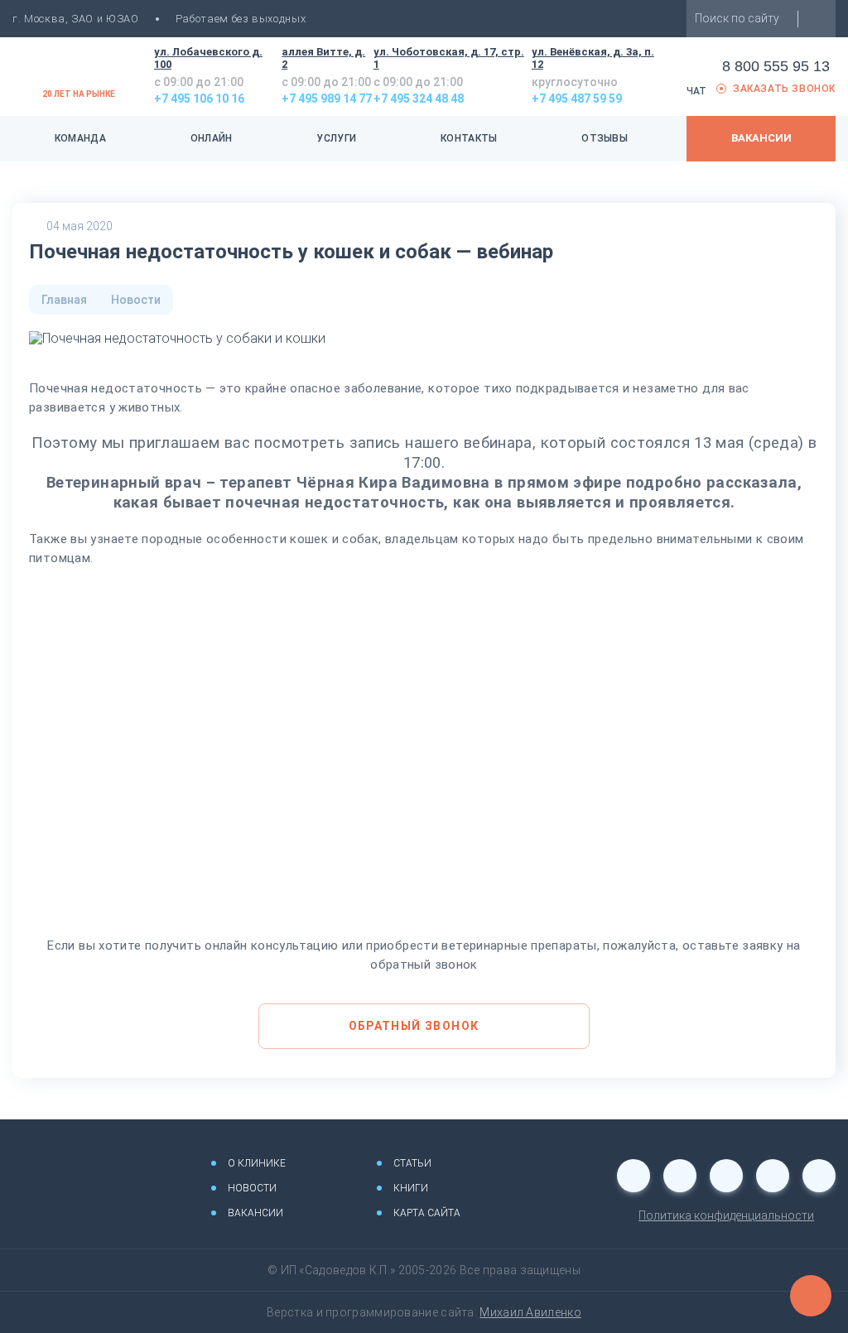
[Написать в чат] (810, 1295)
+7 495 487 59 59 (577, 98)
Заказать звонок (784, 89)
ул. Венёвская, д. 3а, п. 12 (593, 58)
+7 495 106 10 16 (199, 98)
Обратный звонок (414, 1025)
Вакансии (761, 138)
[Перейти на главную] (86, 1165)
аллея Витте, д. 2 (323, 58)
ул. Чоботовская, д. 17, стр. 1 (448, 58)
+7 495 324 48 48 (418, 98)
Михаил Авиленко (530, 1312)
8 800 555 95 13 (776, 66)
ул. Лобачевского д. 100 (208, 58)
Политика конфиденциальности (726, 1215)
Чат (696, 91)
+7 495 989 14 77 (327, 98)
